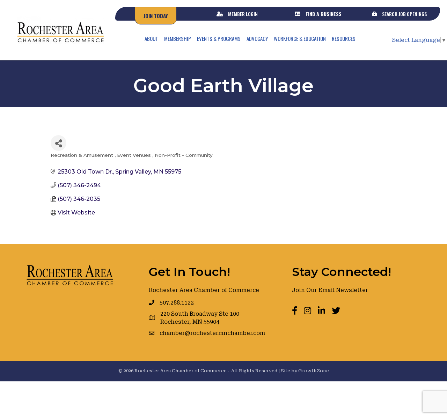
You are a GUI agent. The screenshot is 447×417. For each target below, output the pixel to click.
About (151, 38)
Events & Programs (219, 38)
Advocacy (257, 38)
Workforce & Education (300, 38)
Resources (344, 38)
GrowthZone (313, 370)
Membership (177, 38)
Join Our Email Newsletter (330, 290)
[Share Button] (58, 143)
